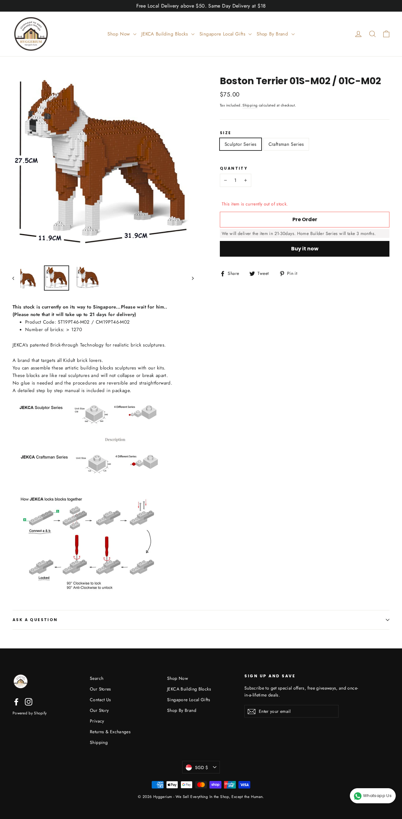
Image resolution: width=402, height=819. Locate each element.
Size (225, 133)
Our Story (99, 710)
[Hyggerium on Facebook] (16, 702)
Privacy (97, 721)
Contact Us (100, 699)
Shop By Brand (273, 33)
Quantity (233, 168)
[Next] (192, 278)
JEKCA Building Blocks (165, 33)
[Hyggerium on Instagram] (28, 702)
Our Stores (100, 689)
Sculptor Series (241, 144)
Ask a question (35, 619)
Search (96, 678)
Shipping (250, 105)
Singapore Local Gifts (223, 33)
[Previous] (16, 278)
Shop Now (119, 33)
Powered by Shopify (29, 713)
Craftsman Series (286, 144)
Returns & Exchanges (110, 732)
